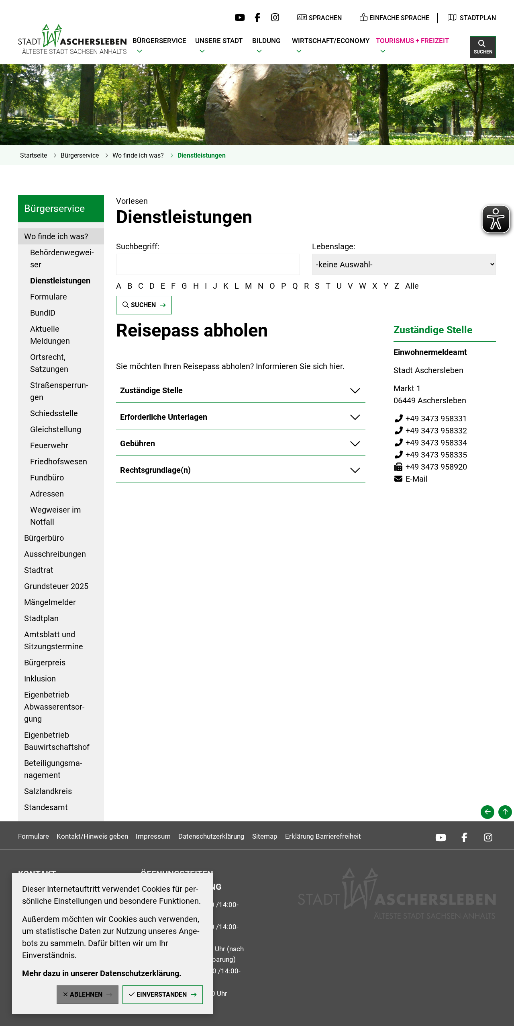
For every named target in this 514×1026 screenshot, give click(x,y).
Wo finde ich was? (138, 155)
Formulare (48, 297)
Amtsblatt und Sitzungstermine (53, 640)
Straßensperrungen (59, 391)
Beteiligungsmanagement (53, 769)
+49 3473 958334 (430, 442)
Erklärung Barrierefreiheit (323, 836)
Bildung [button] (266, 41)
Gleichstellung (55, 429)
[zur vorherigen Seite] (487, 812)
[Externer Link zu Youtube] (238, 18)
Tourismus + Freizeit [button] (412, 41)
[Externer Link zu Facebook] (255, 18)
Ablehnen (86, 994)
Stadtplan (478, 18)
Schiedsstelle (54, 413)
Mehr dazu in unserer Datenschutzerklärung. (102, 973)
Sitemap (264, 836)
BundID (42, 313)
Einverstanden (162, 994)
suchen (143, 305)
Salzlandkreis (48, 791)
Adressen (47, 494)
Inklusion (40, 678)
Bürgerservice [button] (159, 41)
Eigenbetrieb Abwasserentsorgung (54, 707)
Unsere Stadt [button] (219, 41)
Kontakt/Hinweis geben (92, 836)
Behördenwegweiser (62, 258)
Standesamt (46, 807)
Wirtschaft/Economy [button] (330, 41)
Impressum (153, 836)
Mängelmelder (50, 602)
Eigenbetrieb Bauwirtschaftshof (57, 741)
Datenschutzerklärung (211, 836)
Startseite (33, 155)
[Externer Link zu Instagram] (273, 18)
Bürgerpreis (44, 662)
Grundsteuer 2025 (56, 586)
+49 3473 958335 (430, 455)
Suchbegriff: (137, 246)
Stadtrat (38, 570)
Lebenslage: (333, 246)
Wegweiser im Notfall (55, 516)
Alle (412, 286)
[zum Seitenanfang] (505, 812)
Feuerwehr (49, 445)
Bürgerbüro (44, 538)
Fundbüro (47, 477)
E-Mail (411, 479)
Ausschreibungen (55, 554)
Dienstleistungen (201, 155)
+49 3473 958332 (430, 430)
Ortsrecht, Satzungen (49, 363)
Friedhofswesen (58, 461)
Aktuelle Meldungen (50, 335)
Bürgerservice (80, 155)
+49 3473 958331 (430, 418)
